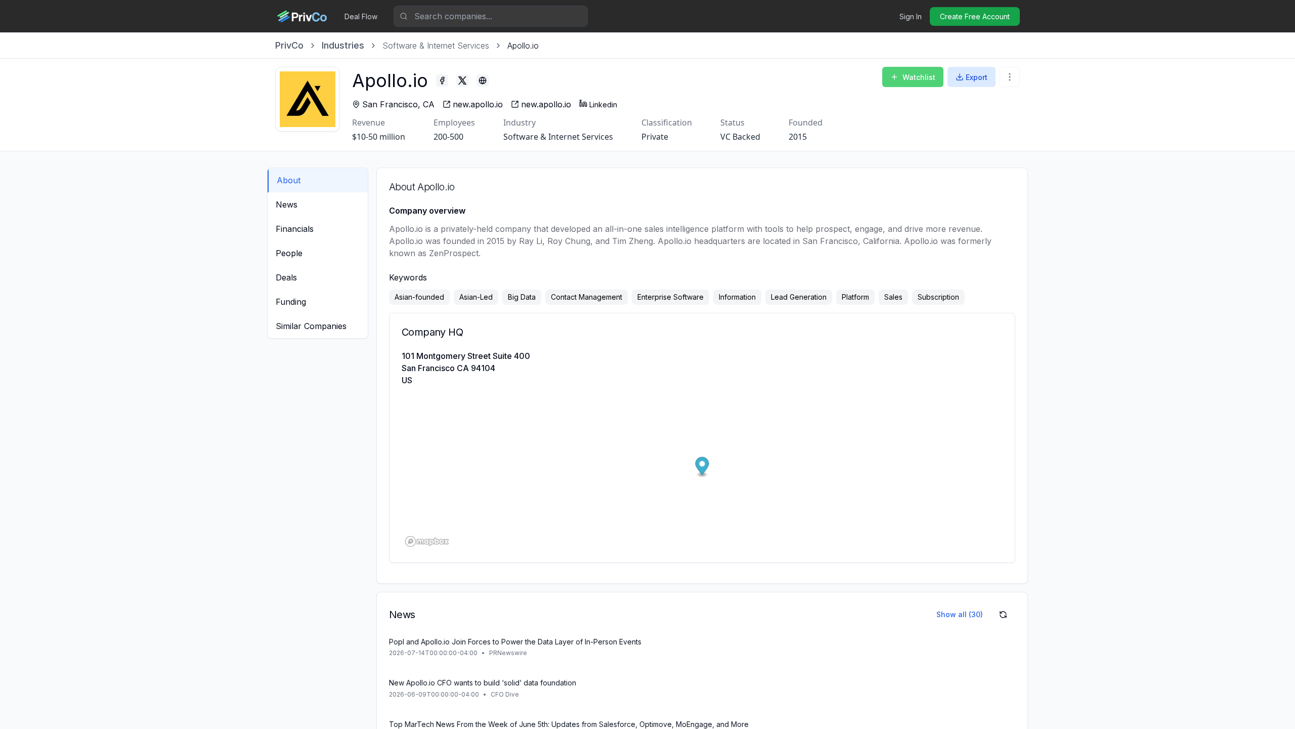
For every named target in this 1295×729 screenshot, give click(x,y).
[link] (523, 45)
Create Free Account (975, 16)
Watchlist (918, 77)
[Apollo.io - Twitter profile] (462, 80)
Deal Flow (360, 16)
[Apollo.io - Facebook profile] (442, 80)
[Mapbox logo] (427, 541)
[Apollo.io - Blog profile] (483, 80)
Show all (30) (959, 614)
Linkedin (603, 104)
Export (976, 77)
